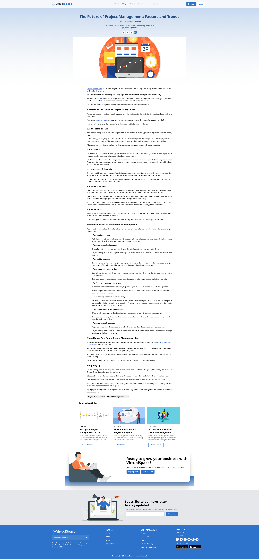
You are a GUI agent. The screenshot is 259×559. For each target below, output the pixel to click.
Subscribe (172, 514)
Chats (108, 533)
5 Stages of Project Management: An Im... (91, 431)
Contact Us (154, 4)
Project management (96, 396)
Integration (110, 544)
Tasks (108, 540)
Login (201, 4)
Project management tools (118, 396)
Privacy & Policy (147, 544)
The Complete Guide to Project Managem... (125, 431)
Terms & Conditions (148, 547)
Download (142, 4)
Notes (108, 536)
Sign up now (133, 472)
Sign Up (191, 4)
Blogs (124, 4)
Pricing (132, 4)
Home (116, 4)
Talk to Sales (148, 472)
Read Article (87, 445)
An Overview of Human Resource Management (160, 431)
